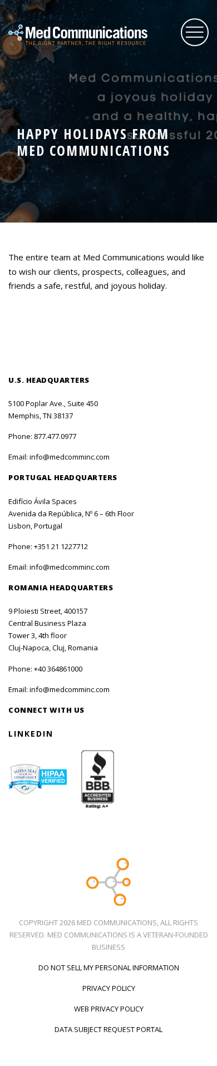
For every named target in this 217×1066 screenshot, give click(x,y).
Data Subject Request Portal (108, 1029)
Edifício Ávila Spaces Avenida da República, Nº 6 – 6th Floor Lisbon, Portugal (71, 513)
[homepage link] (91, 35)
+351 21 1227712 (61, 546)
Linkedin (30, 733)
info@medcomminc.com (69, 457)
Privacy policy (108, 988)
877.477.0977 (55, 436)
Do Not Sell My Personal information (108, 968)
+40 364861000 (58, 669)
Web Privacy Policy (109, 1009)
